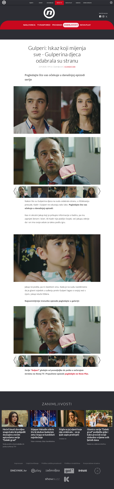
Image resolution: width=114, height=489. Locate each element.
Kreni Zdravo (66, 479)
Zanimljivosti (71, 25)
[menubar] (111, 2)
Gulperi (35, 370)
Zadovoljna (52, 471)
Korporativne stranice (91, 463)
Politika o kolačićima (72, 463)
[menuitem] (111, 2)
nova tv (59, 3)
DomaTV (82, 471)
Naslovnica (29, 25)
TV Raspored (43, 25)
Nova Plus (36, 471)
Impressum (18, 463)
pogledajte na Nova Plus (76, 373)
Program (57, 25)
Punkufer (97, 471)
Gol (69, 471)
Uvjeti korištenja (32, 463)
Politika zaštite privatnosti (51, 463)
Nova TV (4, 2)
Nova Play (85, 25)
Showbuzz (52, 479)
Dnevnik (18, 471)
